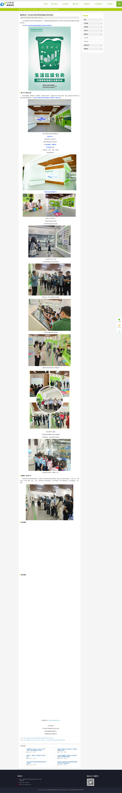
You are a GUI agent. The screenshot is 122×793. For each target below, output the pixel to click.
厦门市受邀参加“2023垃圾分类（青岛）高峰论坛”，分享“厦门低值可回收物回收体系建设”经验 (44, 740)
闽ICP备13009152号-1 (64, 789)
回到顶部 (119, 332)
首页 (21, 9)
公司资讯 (30, 9)
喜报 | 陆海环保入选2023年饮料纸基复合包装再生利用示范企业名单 (38, 738)
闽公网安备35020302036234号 (77, 789)
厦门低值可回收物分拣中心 (53, 720)
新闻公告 (25, 9)
